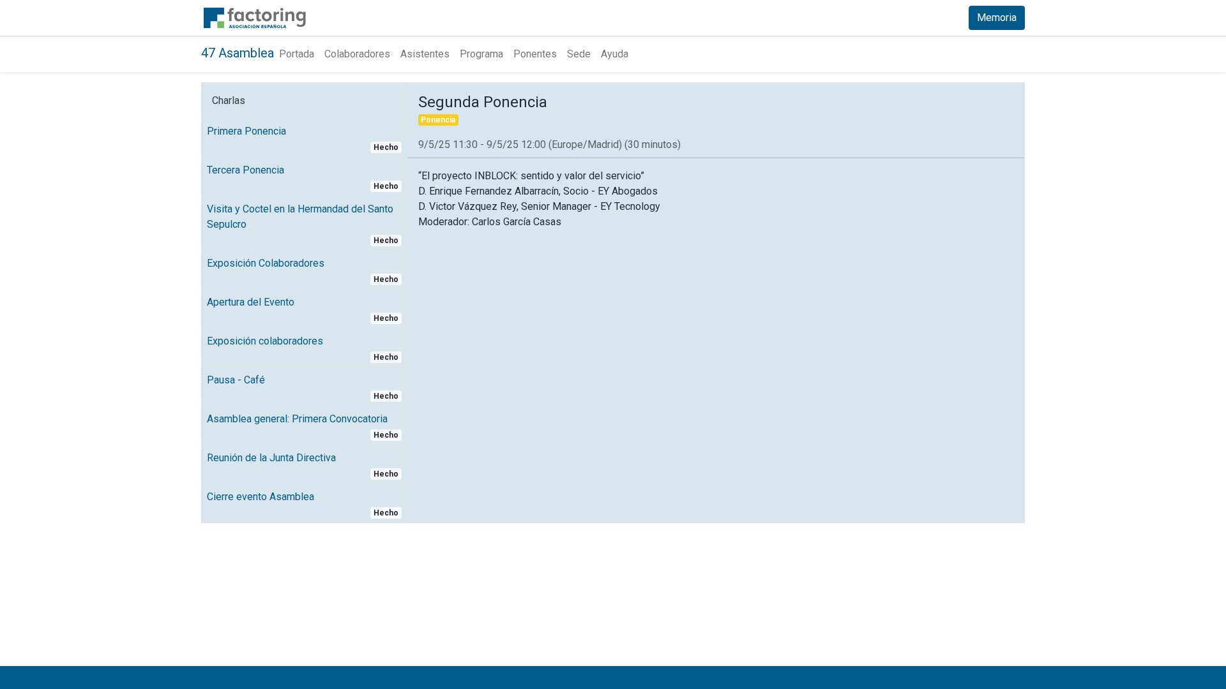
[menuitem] (296, 54)
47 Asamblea (237, 53)
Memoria (997, 17)
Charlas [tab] (228, 100)
